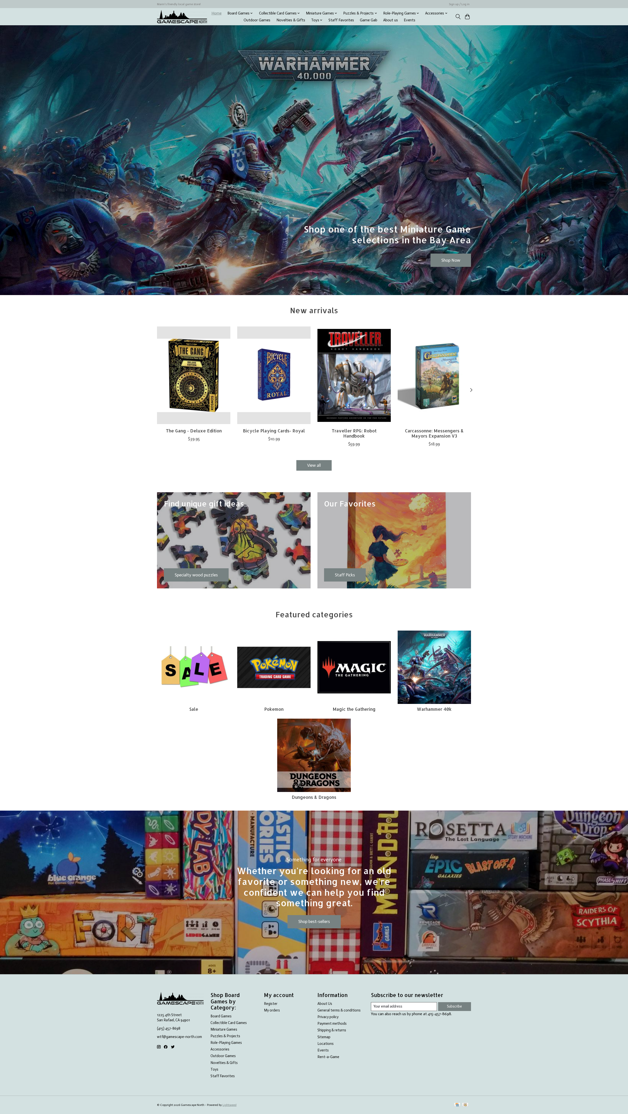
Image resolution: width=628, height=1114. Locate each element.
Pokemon (274, 709)
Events (409, 20)
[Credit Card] (457, 1105)
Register (270, 1003)
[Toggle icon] (457, 16)
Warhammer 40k (434, 709)
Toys (214, 1069)
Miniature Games (223, 1029)
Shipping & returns (331, 1030)
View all (314, 465)
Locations (325, 1043)
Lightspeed (229, 1105)
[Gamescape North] (182, 16)
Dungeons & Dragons (314, 797)
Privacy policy (328, 1017)
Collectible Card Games (228, 1023)
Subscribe (454, 1006)
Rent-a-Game (328, 1057)
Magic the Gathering (354, 709)
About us (390, 20)
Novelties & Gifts (290, 20)
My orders (272, 1010)
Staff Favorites (341, 20)
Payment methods (332, 1023)
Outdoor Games (257, 20)
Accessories (219, 1049)
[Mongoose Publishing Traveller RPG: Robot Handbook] (354, 375)
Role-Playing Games (226, 1042)
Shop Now (450, 260)
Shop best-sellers (314, 921)
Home (216, 13)
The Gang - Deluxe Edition (194, 430)
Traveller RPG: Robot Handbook (354, 433)
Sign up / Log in (459, 4)
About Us (324, 1003)
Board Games (221, 1016)
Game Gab (368, 20)
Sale (193, 709)
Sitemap (323, 1037)
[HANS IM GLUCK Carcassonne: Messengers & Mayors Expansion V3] (434, 375)
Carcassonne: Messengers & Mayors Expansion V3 (434, 433)
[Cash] (465, 1105)
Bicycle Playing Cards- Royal (274, 430)
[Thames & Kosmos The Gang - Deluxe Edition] (193, 375)
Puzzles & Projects (225, 1036)
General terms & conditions (339, 1010)
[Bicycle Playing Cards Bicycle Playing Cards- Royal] (274, 375)
